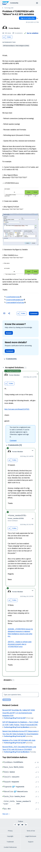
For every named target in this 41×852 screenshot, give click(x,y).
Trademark (10, 842)
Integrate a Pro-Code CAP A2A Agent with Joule (18, 740)
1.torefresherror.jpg (13, 297)
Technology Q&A (8, 8)
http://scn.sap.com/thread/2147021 (16, 409)
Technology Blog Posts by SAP (15, 718)
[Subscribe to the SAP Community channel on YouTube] (22, 824)
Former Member (14, 28)
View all (5, 814)
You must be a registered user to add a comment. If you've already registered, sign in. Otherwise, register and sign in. (20, 432)
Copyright (10, 836)
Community (14, 3)
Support (30, 842)
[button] (4, 37)
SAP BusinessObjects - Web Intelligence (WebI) (16, 45)
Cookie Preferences (10, 847)
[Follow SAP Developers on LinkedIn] (26, 824)
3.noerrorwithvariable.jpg (14, 300)
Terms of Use (31, 831)
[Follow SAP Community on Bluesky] (19, 824)
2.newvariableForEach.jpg (15, 302)
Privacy (10, 831)
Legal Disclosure (30, 836)
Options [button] (37, 18)
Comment (34, 313)
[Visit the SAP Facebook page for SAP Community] (15, 824)
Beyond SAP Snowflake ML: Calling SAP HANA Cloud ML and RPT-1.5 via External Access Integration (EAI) (18, 712)
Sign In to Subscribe (28, 18)
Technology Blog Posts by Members (17, 727)
